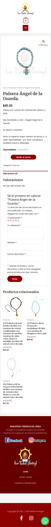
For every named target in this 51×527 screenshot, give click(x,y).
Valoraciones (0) (10, 173)
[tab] (25, 173)
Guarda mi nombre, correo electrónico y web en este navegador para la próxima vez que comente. (24, 269)
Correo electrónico (16, 254)
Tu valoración (14, 225)
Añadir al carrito (23, 157)
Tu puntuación (14, 217)
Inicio (5, 87)
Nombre (12, 242)
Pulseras (12, 87)
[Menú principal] (25, 28)
